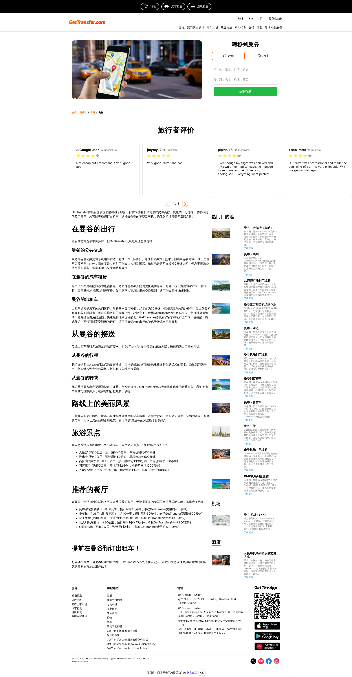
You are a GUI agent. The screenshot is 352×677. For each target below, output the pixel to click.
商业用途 (226, 27)
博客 (259, 27)
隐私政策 (192, 672)
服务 (75, 588)
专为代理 (240, 27)
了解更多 (248, 248)
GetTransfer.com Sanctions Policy (127, 648)
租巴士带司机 (79, 604)
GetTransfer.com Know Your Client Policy (131, 643)
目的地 (83, 112)
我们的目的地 (195, 27)
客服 (182, 27)
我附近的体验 (79, 616)
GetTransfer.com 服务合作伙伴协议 (127, 639)
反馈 (251, 27)
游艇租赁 (77, 612)
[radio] (78, 156)
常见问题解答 (273, 27)
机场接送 (77, 595)
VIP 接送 (77, 599)
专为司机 (212, 27)
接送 (74, 112)
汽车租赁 (77, 608)
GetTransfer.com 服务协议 (122, 630)
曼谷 (101, 112)
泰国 (92, 112)
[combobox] (248, 70)
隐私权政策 (113, 635)
